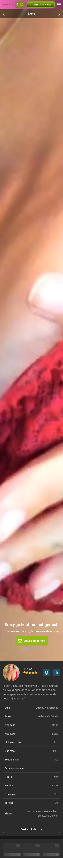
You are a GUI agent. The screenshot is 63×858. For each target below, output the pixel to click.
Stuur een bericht (34, 640)
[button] (46, 672)
